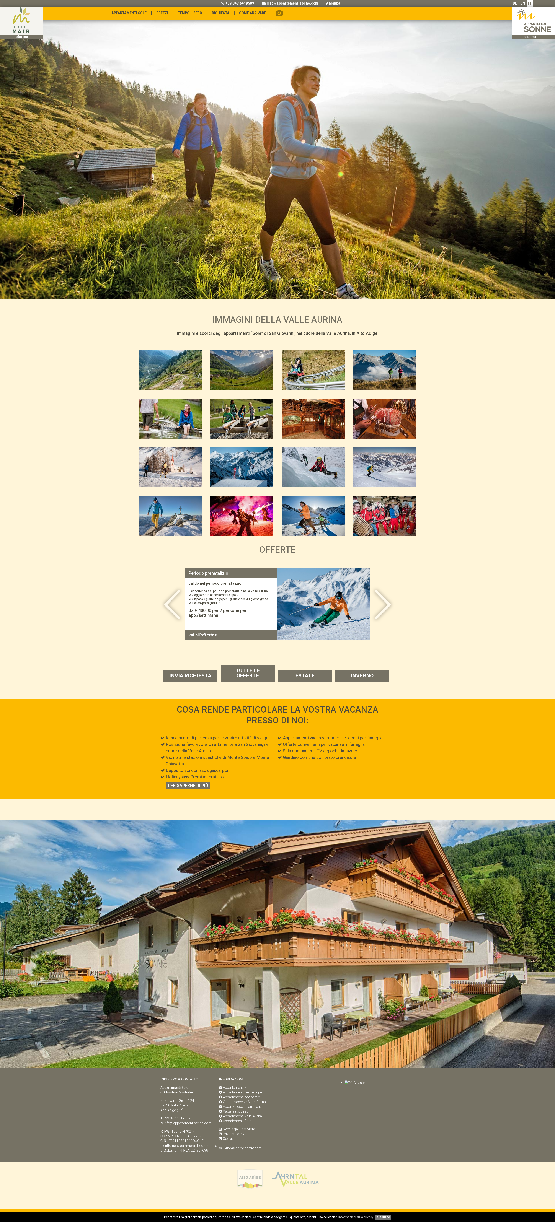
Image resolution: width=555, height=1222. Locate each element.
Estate (305, 676)
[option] (277, 155)
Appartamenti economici (242, 1097)
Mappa (334, 3)
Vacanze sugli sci (236, 1111)
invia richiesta (190, 676)
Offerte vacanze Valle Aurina (244, 1102)
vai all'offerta (202, 635)
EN (522, 3)
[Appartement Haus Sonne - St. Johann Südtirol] (533, 37)
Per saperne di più (188, 785)
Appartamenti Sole (129, 13)
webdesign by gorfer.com (242, 1148)
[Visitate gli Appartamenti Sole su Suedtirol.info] (250, 1188)
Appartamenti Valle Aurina (242, 1116)
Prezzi (162, 13)
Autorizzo (383, 1217)
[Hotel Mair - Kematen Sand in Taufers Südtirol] (21, 37)
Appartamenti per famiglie (242, 1092)
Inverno (362, 676)
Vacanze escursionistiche (242, 1107)
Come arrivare (252, 13)
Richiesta (220, 13)
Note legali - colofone (239, 1129)
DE (515, 3)
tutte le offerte (248, 673)
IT (530, 3)
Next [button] (485, 153)
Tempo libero (190, 13)
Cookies (229, 1139)
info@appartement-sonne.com (292, 3)
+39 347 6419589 (239, 3)
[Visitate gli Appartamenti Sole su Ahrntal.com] (295, 1188)
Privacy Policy (233, 1134)
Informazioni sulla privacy (356, 1217)
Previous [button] (69, 153)
